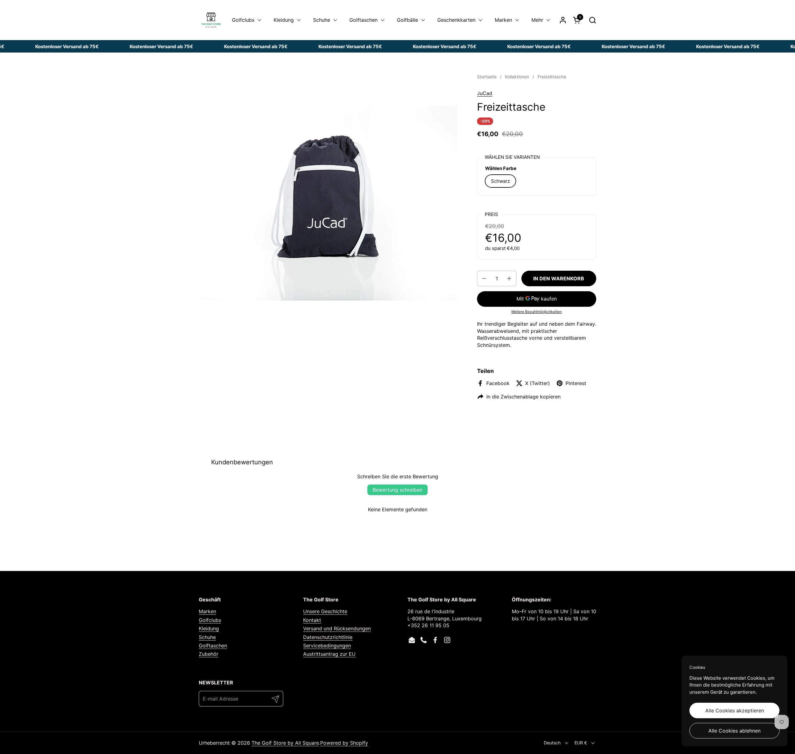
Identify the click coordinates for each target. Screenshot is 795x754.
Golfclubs (210, 620)
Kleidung (209, 628)
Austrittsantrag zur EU (329, 654)
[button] (592, 20)
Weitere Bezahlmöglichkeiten (536, 311)
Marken (207, 611)
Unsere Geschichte (325, 611)
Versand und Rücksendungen (337, 628)
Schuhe (207, 637)
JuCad (484, 93)
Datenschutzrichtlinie (327, 637)
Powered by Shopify (344, 743)
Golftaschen (213, 645)
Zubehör (208, 654)
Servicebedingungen (327, 645)
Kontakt (312, 620)
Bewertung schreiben (397, 490)
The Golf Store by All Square (285, 743)
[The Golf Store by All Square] (211, 20)
